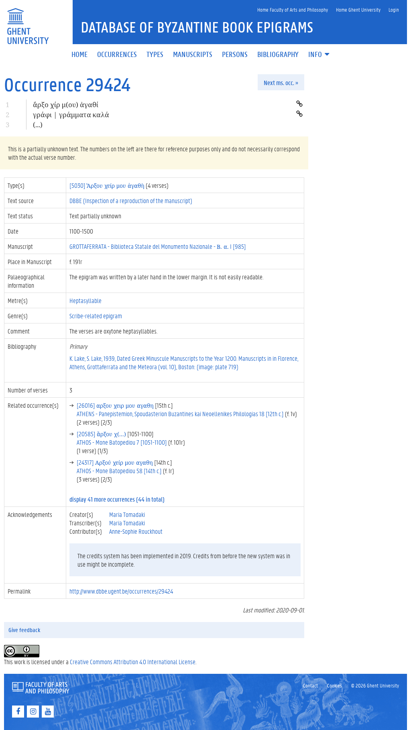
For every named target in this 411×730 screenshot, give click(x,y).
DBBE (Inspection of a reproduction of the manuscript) (130, 200)
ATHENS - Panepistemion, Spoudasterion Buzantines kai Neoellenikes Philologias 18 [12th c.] (180, 413)
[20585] (101, 433)
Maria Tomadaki (127, 514)
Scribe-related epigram (95, 315)
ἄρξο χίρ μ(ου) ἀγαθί (65, 104)
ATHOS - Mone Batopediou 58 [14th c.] (119, 470)
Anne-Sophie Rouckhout (136, 531)
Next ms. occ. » (281, 82)
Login (394, 9)
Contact (310, 685)
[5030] (106, 185)
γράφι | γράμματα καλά (71, 114)
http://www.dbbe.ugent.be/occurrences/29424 (121, 591)
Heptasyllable (85, 300)
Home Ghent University (358, 9)
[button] (319, 55)
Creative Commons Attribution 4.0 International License (132, 661)
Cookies (334, 685)
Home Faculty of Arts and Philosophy (292, 9)
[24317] (115, 462)
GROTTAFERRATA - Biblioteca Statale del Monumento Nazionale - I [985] (157, 246)
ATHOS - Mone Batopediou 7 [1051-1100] (122, 442)
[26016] (115, 405)
